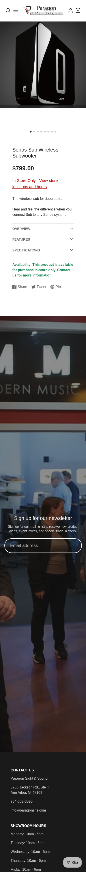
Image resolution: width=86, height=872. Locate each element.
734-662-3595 (22, 801)
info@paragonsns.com (28, 810)
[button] (31, 131)
